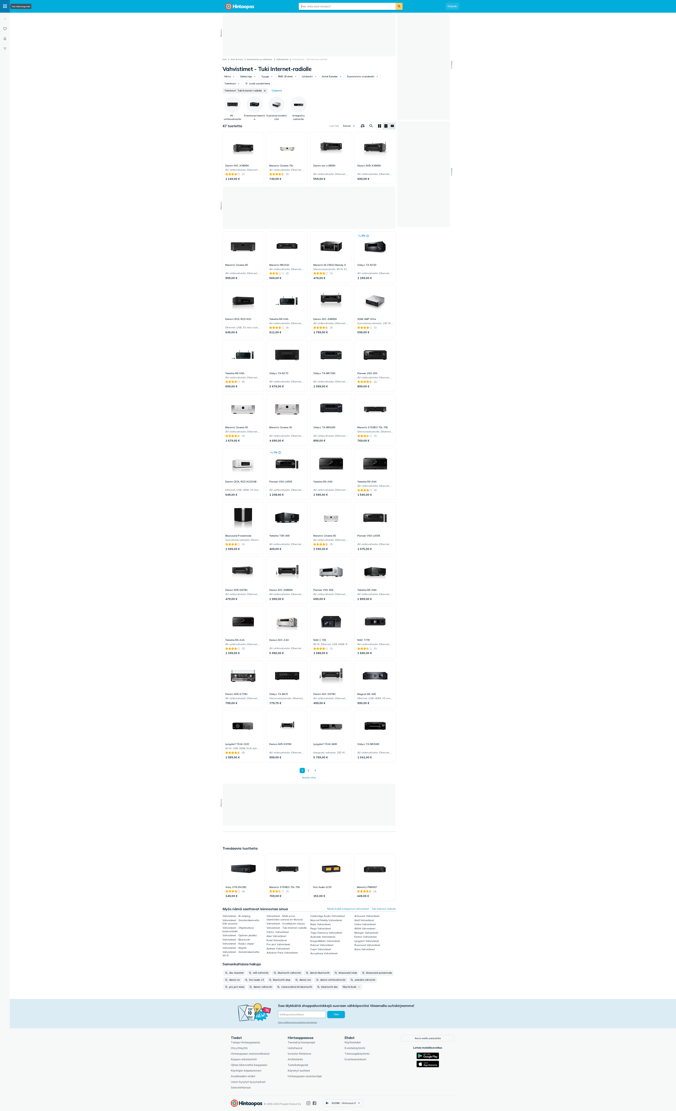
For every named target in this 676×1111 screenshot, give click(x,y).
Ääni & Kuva (236, 59)
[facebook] (314, 1103)
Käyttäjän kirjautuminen (246, 1070)
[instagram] (308, 1103)
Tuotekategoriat (298, 1065)
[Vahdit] (4, 38)
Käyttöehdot (353, 1042)
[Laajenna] (4, 19)
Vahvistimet (282, 59)
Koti (225, 59)
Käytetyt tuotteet (299, 1070)
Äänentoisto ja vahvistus (259, 59)
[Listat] (4, 28)
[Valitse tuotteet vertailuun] (362, 126)
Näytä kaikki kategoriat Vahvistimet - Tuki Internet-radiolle (361, 908)
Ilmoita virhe (309, 777)
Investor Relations (299, 1053)
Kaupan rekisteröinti (244, 1059)
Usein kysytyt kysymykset (248, 1082)
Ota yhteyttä (239, 1048)
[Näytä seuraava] (315, 770)
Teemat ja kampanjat (301, 1042)
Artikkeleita (295, 1059)
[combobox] (347, 6)
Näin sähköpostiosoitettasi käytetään (297, 1022)
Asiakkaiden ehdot (243, 1076)
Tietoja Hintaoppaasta (245, 1042)
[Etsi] (399, 6)
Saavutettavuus (241, 1087)
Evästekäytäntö (355, 1048)
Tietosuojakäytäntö (357, 1053)
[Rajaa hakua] (4, 48)
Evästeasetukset (355, 1059)
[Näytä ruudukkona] (379, 126)
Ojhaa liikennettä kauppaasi (249, 1065)
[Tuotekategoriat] (5, 6)
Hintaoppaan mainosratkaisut (250, 1053)
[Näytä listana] (386, 126)
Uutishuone (295, 1048)
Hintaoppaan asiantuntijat (305, 1076)
